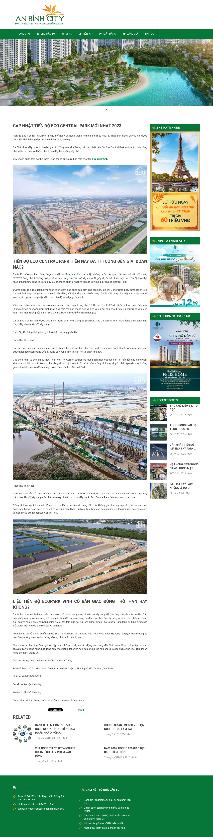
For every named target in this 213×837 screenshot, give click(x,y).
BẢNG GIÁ (132, 33)
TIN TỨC (149, 33)
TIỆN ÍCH (87, 33)
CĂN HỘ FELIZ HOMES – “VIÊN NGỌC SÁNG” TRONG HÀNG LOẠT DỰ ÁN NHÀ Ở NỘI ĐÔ (56, 729)
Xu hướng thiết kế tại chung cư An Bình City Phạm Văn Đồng (55, 752)
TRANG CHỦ (23, 33)
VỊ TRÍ (68, 33)
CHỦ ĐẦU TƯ (47, 33)
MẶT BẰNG (109, 33)
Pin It (81, 709)
